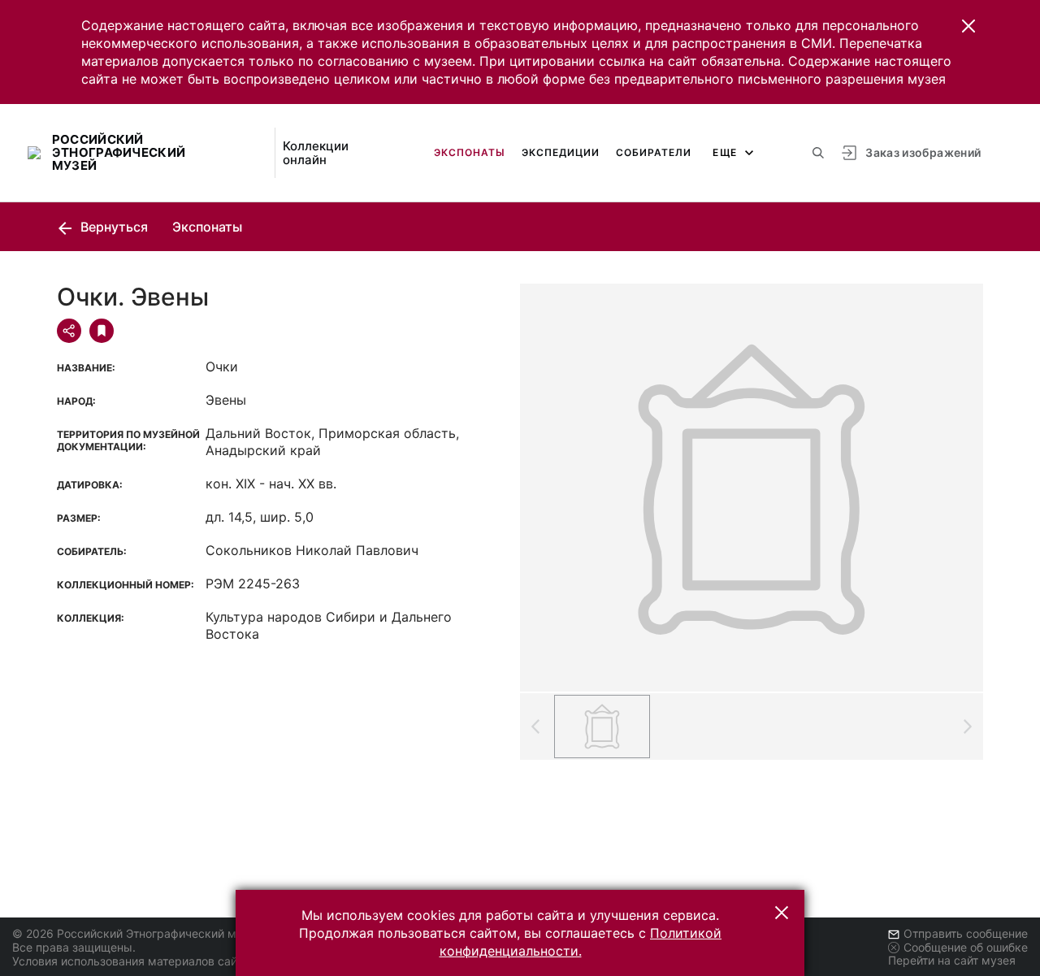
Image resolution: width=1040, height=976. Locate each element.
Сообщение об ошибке (966, 947)
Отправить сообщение (966, 933)
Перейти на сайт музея (952, 960)
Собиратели (653, 152)
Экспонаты (469, 152)
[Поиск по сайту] (818, 152)
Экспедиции (561, 152)
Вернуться (112, 227)
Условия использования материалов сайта (130, 961)
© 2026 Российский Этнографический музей (137, 933)
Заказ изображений (923, 152)
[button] (968, 26)
